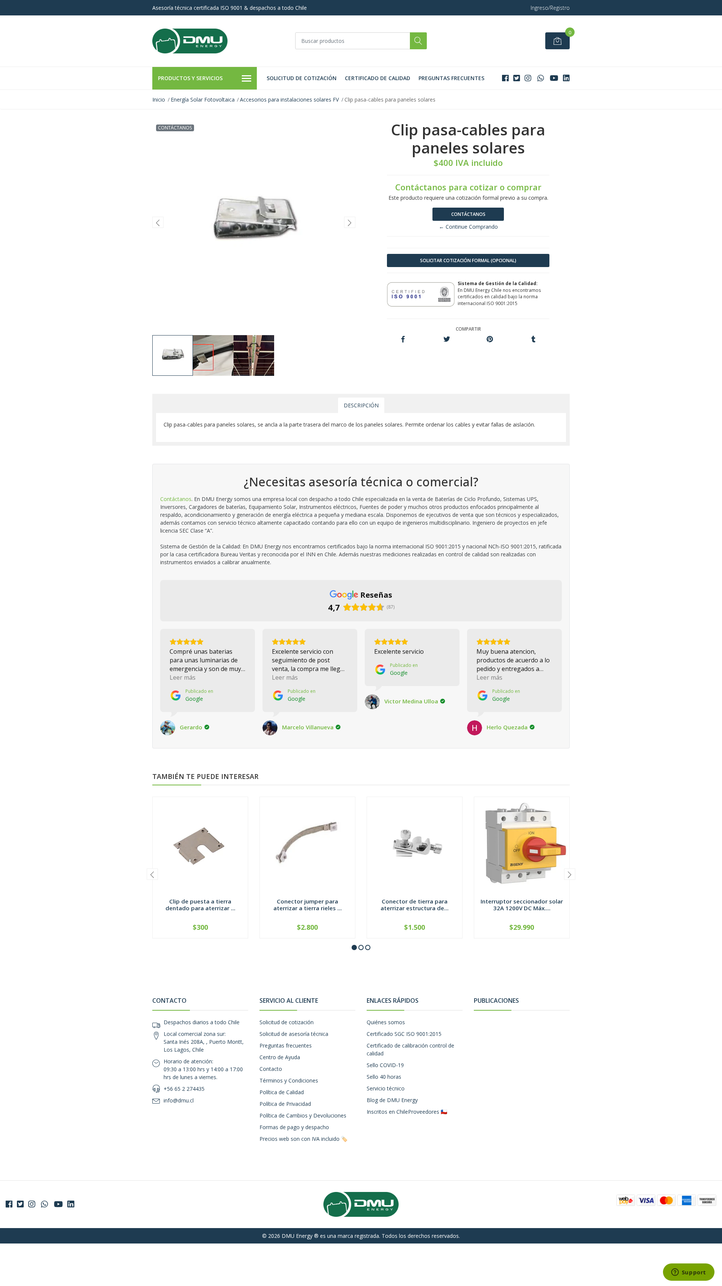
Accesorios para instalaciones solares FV (289, 99)
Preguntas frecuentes (451, 78)
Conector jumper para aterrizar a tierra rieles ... (307, 904)
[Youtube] (554, 78)
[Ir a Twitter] (516, 78)
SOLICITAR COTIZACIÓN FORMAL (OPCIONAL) (468, 260)
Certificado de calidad (377, 78)
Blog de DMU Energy (392, 1100)
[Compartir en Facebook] (403, 339)
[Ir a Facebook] (505, 78)
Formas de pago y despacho (294, 1127)
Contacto (270, 1068)
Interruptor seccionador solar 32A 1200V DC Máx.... (522, 904)
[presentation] (158, 222)
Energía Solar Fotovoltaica (203, 99)
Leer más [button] (183, 677)
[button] (354, 947)
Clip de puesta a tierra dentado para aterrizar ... (200, 904)
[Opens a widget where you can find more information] (688, 1272)
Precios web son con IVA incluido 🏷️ (303, 1138)
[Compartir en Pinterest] (490, 339)
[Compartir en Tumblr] (533, 339)
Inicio (158, 99)
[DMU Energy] (190, 41)
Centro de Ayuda (279, 1057)
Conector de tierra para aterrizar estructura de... (415, 904)
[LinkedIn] (566, 78)
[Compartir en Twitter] (446, 339)
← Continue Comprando (468, 226)
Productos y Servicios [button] (190, 78)
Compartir (468, 329)
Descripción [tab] (361, 405)
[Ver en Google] (167, 727)
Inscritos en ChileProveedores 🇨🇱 (407, 1111)
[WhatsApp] (540, 78)
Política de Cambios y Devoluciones (302, 1115)
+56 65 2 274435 (184, 1088)
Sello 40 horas (384, 1076)
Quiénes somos (386, 1022)
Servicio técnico (386, 1088)
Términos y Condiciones (288, 1080)
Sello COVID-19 (385, 1065)
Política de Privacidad (285, 1103)
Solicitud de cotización (302, 78)
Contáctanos (468, 214)
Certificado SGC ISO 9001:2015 (404, 1033)
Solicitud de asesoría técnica (293, 1033)
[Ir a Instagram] (528, 78)
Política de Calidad (281, 1092)
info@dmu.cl (179, 1100)
